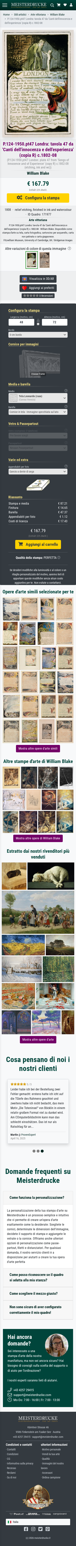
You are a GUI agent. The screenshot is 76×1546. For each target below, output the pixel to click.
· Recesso (11, 1468)
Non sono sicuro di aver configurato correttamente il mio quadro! (35, 1310)
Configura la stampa (40, 197)
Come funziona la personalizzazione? (37, 1197)
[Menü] (5, 5)
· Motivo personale (51, 1449)
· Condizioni (12, 1454)
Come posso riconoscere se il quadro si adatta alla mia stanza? (36, 1277)
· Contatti (11, 1449)
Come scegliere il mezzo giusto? (34, 1293)
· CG (8, 1459)
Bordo (11, 330)
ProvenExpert (28, 1134)
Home (6, 14)
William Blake (57, 14)
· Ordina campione (50, 1477)
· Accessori (46, 1472)
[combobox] (38, 335)
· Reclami (11, 1472)
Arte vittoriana (38, 14)
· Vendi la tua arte (50, 1454)
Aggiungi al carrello (40, 544)
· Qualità (45, 1459)
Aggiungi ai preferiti (40, 288)
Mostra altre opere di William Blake (38, 838)
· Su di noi (11, 1477)
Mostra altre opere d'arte (38, 1039)
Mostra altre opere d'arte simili (38, 748)
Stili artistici (20, 14)
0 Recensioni (46, 295)
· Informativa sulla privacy (19, 1463)
